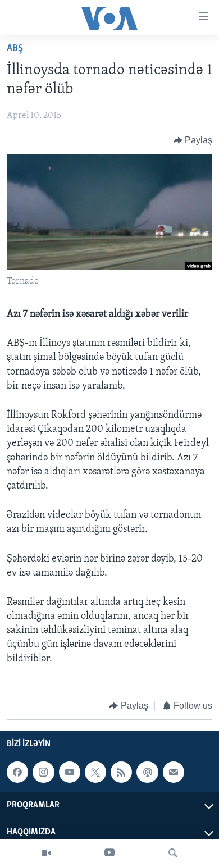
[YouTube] (109, 853)
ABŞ (15, 49)
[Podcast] (147, 772)
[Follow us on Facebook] (17, 772)
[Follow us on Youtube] (69, 772)
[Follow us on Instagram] (43, 772)
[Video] (46, 853)
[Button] (193, 140)
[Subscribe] (173, 772)
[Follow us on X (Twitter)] (95, 772)
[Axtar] (173, 853)
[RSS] (121, 772)
